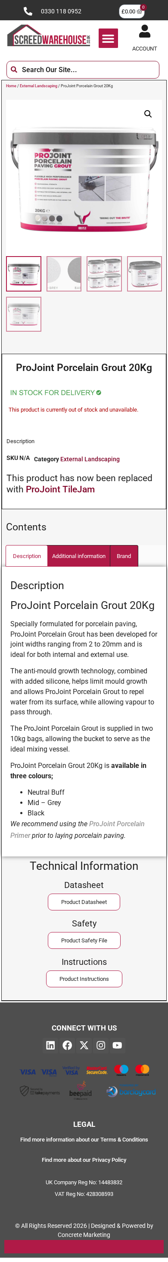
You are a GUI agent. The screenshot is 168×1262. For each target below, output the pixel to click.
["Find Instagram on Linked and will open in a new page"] (101, 1045)
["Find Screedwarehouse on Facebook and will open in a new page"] (67, 1045)
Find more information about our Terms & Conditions (84, 1139)
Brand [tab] (124, 556)
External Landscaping (38, 86)
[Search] (166, 70)
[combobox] (82, 70)
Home (11, 86)
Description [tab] (27, 556)
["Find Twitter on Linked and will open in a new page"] (84, 1045)
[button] (108, 38)
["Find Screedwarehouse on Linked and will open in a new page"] (50, 1045)
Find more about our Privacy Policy (84, 1160)
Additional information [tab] (79, 556)
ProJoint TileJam (60, 489)
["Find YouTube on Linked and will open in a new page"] (117, 1045)
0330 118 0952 (61, 11)
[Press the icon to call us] (28, 11)
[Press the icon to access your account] (144, 31)
